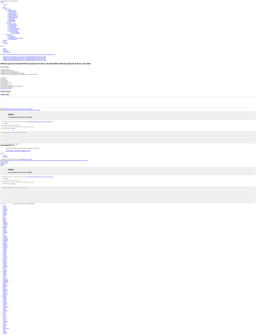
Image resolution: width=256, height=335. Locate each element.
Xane (4, 6)
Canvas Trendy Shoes (19, 160)
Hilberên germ (24, 159)
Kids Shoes (8, 34)
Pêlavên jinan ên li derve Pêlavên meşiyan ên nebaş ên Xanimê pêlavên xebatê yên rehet (21, 110)
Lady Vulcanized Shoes (14, 29)
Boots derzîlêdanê (15, 32)
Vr (6, 44)
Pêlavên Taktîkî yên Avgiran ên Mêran (46, 160)
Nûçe (4, 41)
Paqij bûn (5, 40)
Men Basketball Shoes (13, 14)
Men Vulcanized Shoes (13, 17)
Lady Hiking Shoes (13, 24)
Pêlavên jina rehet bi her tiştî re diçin (79, 160)
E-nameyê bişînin (4, 162)
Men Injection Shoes (13, 16)
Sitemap (30, 159)
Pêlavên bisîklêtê (12, 21)
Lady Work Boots (12, 23)
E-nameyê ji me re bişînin (6, 88)
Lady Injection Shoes (13, 30)
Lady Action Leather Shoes (14, 28)
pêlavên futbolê (12, 20)
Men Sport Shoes (12, 12)
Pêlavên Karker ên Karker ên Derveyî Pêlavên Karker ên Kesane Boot (18, 108)
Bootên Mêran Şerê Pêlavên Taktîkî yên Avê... (18, 151)
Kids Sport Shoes (12, 36)
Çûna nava (5, 42)
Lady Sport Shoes (12, 27)
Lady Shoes (8, 22)
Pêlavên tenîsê (12, 18)
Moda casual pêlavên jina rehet (30, 160)
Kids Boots (11, 35)
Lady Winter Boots (13, 26)
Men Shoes (8, 9)
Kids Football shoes (13, 39)
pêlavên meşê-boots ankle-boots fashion (63, 160)
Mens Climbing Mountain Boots (7, 160)
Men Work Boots (12, 10)
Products (5, 8)
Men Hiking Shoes (12, 11)
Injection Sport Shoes (15, 33)
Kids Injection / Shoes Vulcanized (16, 38)
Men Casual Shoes (12, 15)
